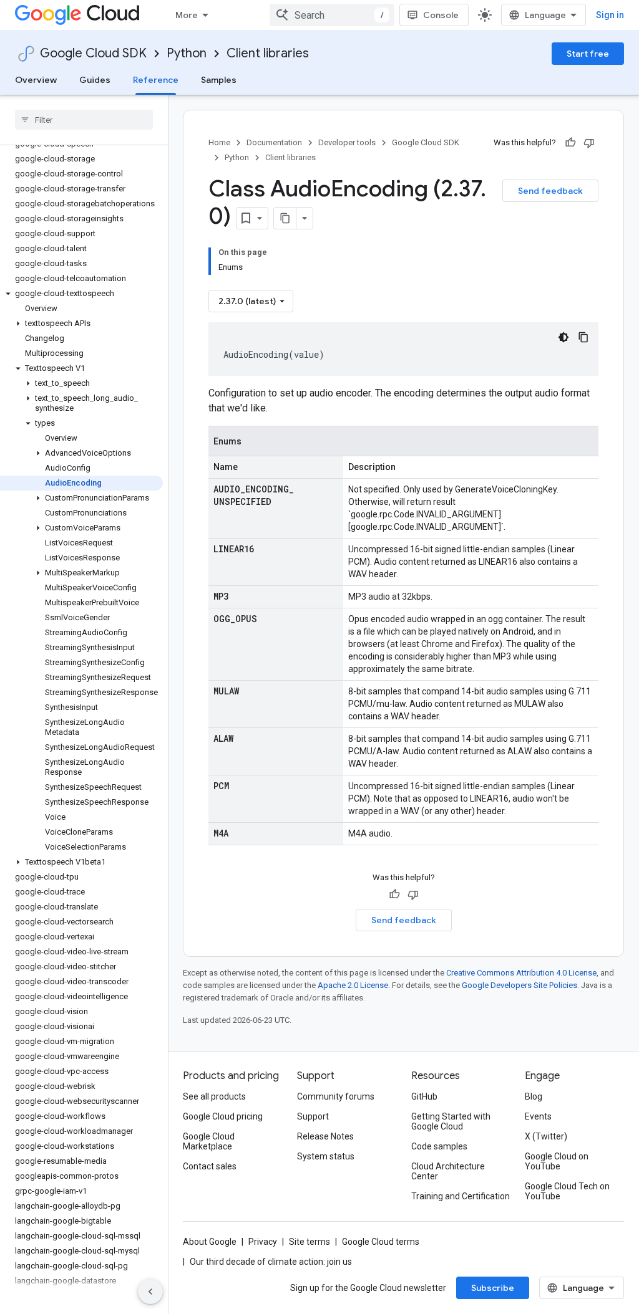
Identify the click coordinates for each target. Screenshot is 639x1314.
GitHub (424, 1096)
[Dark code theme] (563, 337)
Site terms (309, 1242)
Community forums (335, 1096)
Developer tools (347, 142)
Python (187, 53)
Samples (219, 79)
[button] (81, 293)
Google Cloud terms (380, 1242)
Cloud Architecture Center (448, 1171)
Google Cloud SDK (93, 53)
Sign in (610, 15)
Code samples (439, 1146)
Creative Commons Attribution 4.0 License (521, 972)
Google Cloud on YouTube (556, 1161)
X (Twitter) (546, 1136)
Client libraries (268, 53)
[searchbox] (84, 120)
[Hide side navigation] (150, 1291)
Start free (588, 53)
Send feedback (550, 190)
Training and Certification (460, 1196)
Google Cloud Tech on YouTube (567, 1191)
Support (313, 1116)
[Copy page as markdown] (285, 218)
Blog (533, 1096)
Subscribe (492, 1287)
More (186, 15)
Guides (94, 79)
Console (441, 15)
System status (325, 1156)
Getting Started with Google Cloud (450, 1121)
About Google (210, 1242)
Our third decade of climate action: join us (271, 1262)
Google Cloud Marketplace (209, 1141)
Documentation (274, 142)
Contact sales (210, 1166)
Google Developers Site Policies (519, 985)
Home (219, 142)
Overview (36, 79)
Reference (155, 79)
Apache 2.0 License (353, 985)
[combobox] (332, 15)
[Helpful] (570, 142)
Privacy (262, 1242)
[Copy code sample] (583, 337)
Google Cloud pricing (223, 1116)
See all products (214, 1096)
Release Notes (325, 1136)
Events (538, 1116)
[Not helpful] (589, 142)
